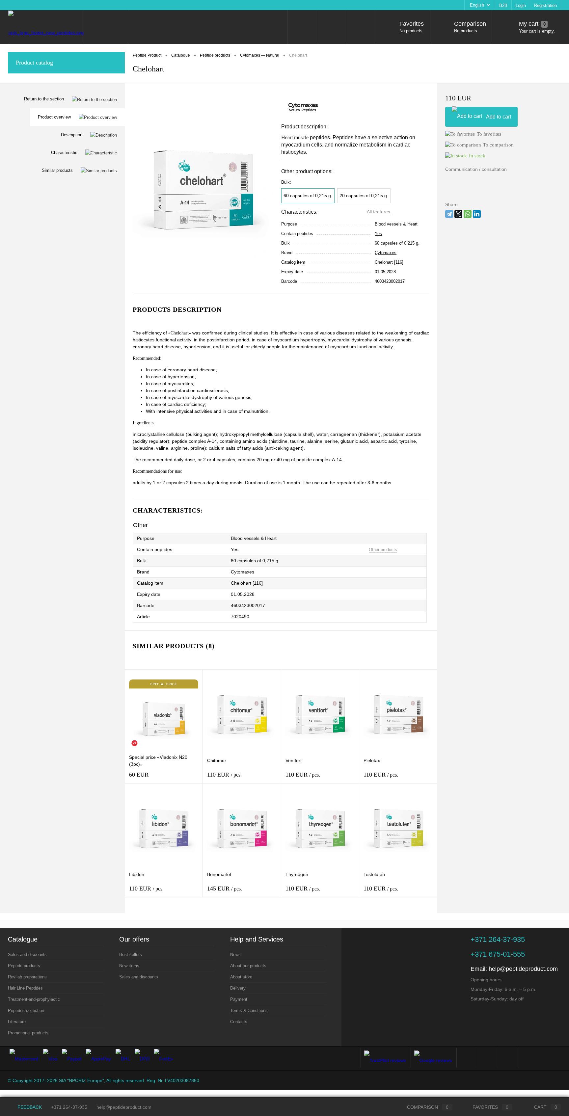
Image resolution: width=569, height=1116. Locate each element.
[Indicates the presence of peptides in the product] (180, 550)
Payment (131, 5)
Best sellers (130, 954)
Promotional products (28, 1032)
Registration (545, 5)
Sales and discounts (27, 954)
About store (82, 5)
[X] (458, 214)
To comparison (498, 144)
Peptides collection (26, 1010)
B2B (503, 5)
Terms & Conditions (164, 5)
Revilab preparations (27, 976)
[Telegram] (449, 214)
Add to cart (498, 117)
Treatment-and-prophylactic (34, 999)
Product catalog (34, 62)
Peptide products (24, 965)
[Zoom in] (203, 189)
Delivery (107, 5)
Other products (383, 549)
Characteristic (64, 152)
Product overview (54, 117)
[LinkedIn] (477, 214)
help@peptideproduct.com (523, 969)
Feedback (29, 1107)
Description (71, 134)
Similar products (57, 170)
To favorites (489, 134)
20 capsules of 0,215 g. (363, 195)
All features (378, 211)
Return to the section (44, 98)
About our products (47, 5)
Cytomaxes (385, 252)
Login (521, 5)
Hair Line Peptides (25, 988)
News (17, 5)
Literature (17, 1021)
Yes (378, 233)
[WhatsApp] (468, 214)
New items (129, 965)
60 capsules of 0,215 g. (308, 195)
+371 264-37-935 (69, 1107)
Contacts (197, 5)
